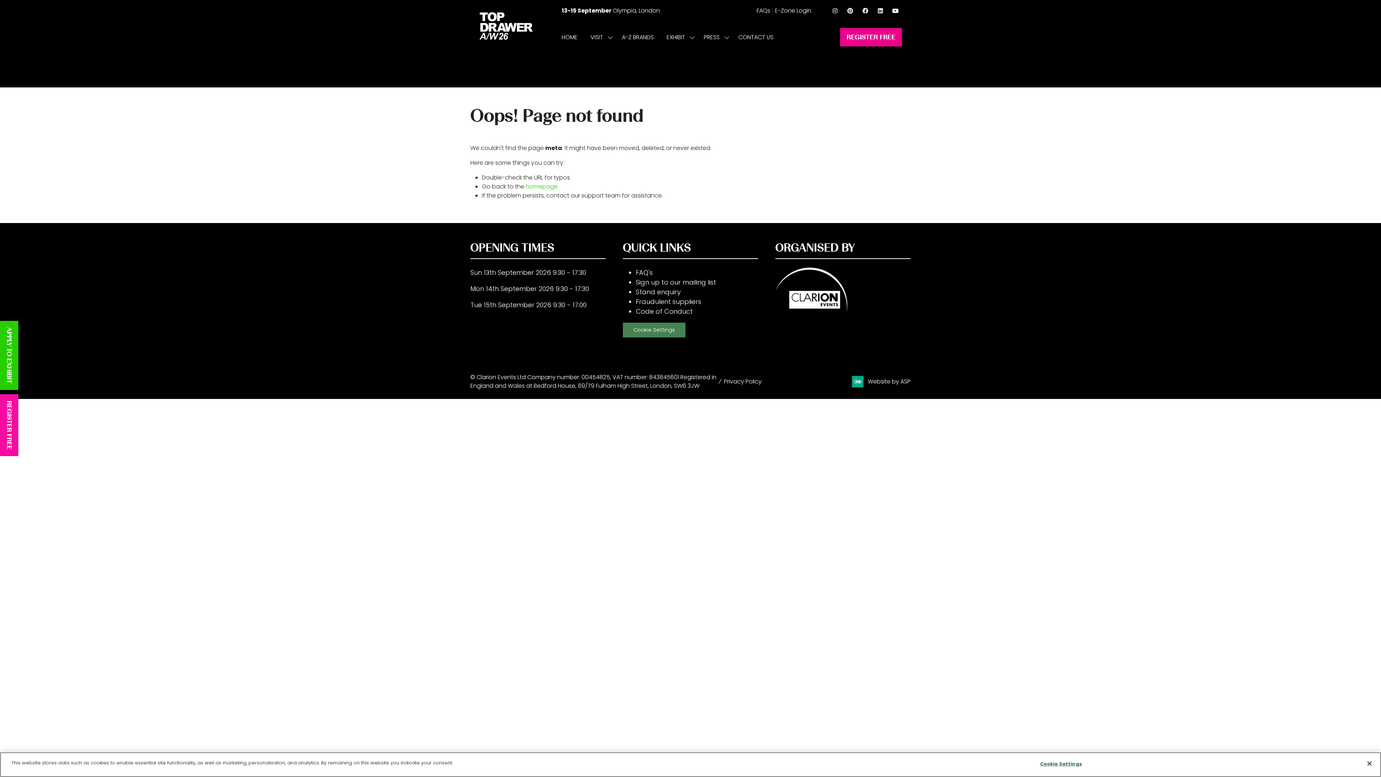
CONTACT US (756, 37)
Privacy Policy (743, 381)
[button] (871, 37)
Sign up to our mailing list (676, 282)
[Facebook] (865, 10)
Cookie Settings (654, 329)
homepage (542, 186)
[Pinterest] (850, 10)
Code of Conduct (664, 311)
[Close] (1369, 763)
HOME (570, 37)
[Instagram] (835, 10)
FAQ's (644, 272)
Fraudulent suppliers (668, 301)
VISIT (597, 37)
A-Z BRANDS (638, 37)
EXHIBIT (676, 37)
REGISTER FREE (9, 425)
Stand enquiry (658, 291)
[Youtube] (895, 10)
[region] (690, 764)
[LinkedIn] (880, 10)
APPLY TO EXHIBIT (9, 355)
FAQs (763, 10)
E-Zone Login (793, 10)
